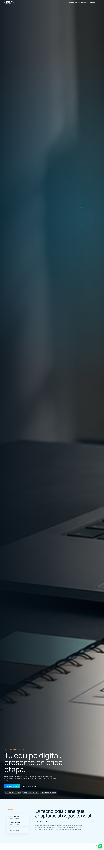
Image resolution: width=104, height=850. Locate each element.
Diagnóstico (92, 2)
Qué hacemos (70, 2)
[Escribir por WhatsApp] (98, 2)
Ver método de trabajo (29, 786)
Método (77, 2)
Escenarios (84, 2)
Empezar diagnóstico (12, 786)
